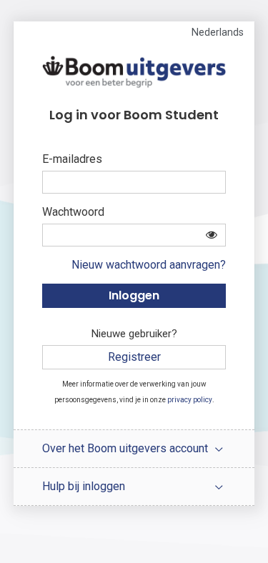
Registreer (134, 357)
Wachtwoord (73, 212)
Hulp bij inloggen (83, 486)
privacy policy (189, 400)
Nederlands (218, 32)
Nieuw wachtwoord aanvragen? (148, 264)
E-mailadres (72, 159)
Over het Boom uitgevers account (125, 448)
